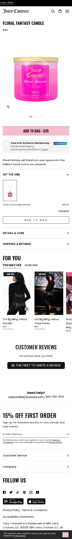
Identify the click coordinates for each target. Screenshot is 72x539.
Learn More (20, 536)
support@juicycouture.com (26, 397)
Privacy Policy (55, 442)
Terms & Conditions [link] (34, 510)
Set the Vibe (11, 174)
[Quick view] (27, 309)
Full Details (64, 211)
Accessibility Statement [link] (18, 517)
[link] (4, 492)
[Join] (64, 434)
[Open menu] (67, 11)
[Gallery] (17, 293)
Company (9, 466)
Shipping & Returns (17, 244)
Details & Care (13, 233)
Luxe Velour (8, 329)
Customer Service (15, 455)
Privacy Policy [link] (11, 510)
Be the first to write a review (36, 365)
